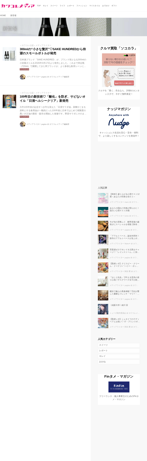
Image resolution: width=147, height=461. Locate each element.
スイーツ (103, 345)
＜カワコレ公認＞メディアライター (35, 45)
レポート (103, 350)
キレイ (102, 356)
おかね (102, 362)
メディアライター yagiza (36, 77)
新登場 (10, 28)
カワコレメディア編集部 (59, 77)
